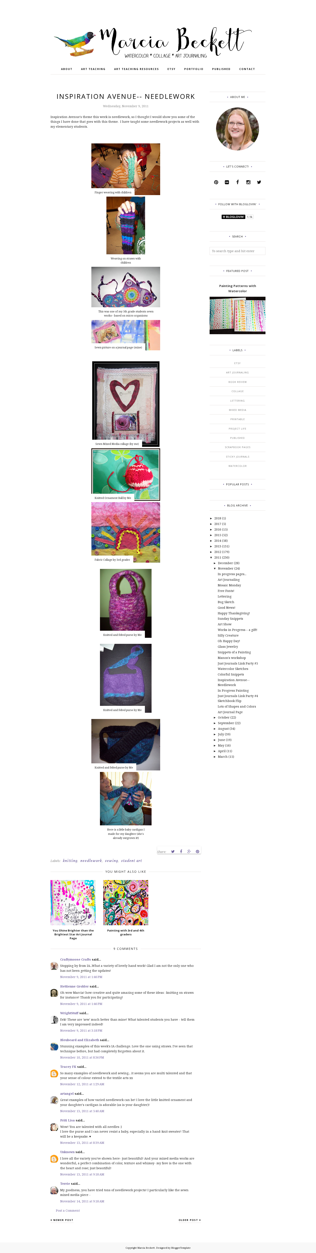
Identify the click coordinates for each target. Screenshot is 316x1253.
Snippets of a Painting (234, 652)
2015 (217, 535)
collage (238, 391)
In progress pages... (232, 574)
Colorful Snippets (231, 674)
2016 (217, 529)
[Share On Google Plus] (189, 851)
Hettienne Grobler (74, 986)
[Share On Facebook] (181, 851)
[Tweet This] (172, 851)
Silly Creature (228, 635)
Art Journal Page (230, 712)
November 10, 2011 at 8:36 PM (82, 1057)
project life (237, 428)
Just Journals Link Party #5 (238, 663)
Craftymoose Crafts (75, 959)
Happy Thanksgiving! (234, 613)
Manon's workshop (232, 658)
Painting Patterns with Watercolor (237, 288)
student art (131, 860)
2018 (217, 518)
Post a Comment (68, 1210)
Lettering (225, 596)
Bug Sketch (226, 602)
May (221, 745)
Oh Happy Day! (229, 641)
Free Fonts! (226, 591)
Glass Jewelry (228, 646)
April (222, 751)
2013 (217, 546)
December (225, 563)
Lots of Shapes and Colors (237, 706)
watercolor (238, 465)
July (221, 734)
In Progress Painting (233, 690)
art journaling (237, 372)
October (224, 717)
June (221, 740)
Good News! (226, 608)
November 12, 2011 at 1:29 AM (82, 1084)
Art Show (225, 624)
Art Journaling (229, 580)
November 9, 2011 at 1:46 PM (81, 977)
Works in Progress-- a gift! (237, 630)
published (237, 437)
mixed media (237, 409)
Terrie (65, 1184)
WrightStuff (69, 1013)
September (226, 723)
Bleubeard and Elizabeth (79, 1040)
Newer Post (63, 1220)
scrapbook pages (237, 447)
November (225, 568)
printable (237, 419)
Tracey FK (68, 1067)
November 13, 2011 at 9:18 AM (82, 1174)
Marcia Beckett (146, 1247)
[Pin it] (197, 851)
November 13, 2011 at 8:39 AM (82, 1143)
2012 (217, 552)
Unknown (67, 1152)
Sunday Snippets (230, 618)
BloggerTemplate (181, 1247)
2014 (217, 541)
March (223, 757)
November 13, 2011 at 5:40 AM (82, 1111)
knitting (70, 860)
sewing (111, 860)
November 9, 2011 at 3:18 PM (81, 1030)
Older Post (188, 1220)
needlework (91, 860)
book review (238, 382)
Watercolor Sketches (233, 669)
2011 (217, 557)
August (223, 729)
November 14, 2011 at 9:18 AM (82, 1201)
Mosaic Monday (229, 585)
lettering (237, 400)
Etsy (237, 363)
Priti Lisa (67, 1120)
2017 (217, 524)
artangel (67, 1094)
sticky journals (237, 456)
